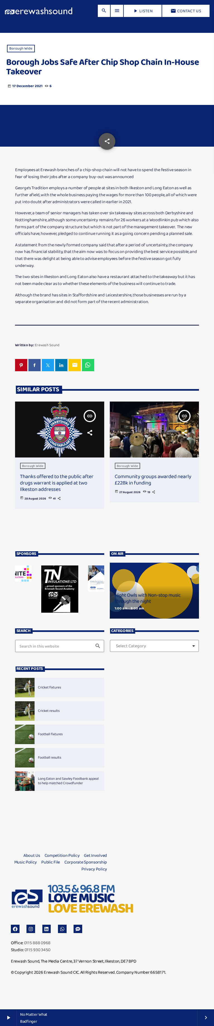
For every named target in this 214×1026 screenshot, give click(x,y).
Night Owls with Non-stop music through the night (148, 598)
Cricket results (49, 710)
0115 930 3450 (37, 949)
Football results (49, 757)
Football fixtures (50, 734)
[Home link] (38, 11)
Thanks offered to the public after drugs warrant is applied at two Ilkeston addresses (57, 482)
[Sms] (78, 929)
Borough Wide (20, 48)
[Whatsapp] (62, 929)
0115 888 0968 (37, 942)
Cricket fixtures (49, 687)
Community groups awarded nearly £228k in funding (153, 479)
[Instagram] (30, 929)
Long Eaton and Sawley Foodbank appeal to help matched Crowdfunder (68, 781)
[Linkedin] (46, 929)
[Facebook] (15, 929)
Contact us (186, 11)
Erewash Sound (47, 345)
